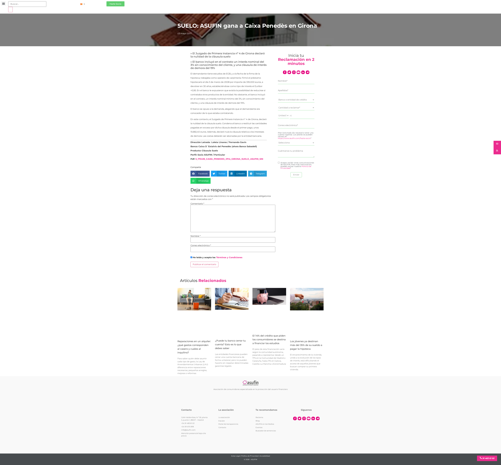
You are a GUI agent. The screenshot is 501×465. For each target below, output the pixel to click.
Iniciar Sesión (97, 3)
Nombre (195, 236)
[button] (3, 3)
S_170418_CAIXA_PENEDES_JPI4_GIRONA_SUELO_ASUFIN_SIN (229, 159)
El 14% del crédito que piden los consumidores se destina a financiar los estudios (269, 339)
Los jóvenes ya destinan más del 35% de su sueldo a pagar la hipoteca (306, 345)
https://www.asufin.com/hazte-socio (294, 138)
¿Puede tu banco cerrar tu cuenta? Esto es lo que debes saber (230, 344)
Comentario (197, 204)
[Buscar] (10, 9)
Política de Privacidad (249, 456)
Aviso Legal (235, 456)
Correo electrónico (200, 245)
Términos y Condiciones (229, 257)
